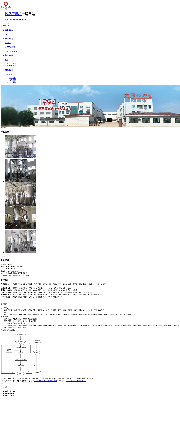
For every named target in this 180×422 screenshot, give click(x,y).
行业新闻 (12, 65)
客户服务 (12, 78)
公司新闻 (12, 63)
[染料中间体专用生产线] (20, 158)
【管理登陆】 (81, 381)
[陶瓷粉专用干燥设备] (20, 181)
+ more (3, 127)
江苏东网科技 (71, 381)
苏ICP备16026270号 (42, 381)
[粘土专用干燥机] (20, 205)
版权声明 (53, 381)
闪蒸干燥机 (13, 14)
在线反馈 (12, 82)
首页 (10, 275)
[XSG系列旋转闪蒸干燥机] (20, 252)
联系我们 (12, 80)
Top (2, 383)
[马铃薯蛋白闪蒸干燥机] (20, 229)
